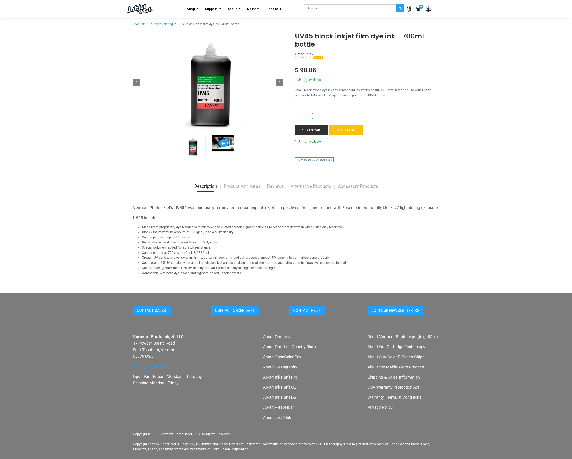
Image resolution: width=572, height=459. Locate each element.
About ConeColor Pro (282, 357)
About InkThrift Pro (280, 377)
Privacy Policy (380, 407)
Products (139, 24)
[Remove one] (312, 118)
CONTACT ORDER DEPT (235, 310)
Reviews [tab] (275, 186)
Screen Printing (162, 24)
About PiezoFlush (279, 407)
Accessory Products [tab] (358, 186)
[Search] (400, 8)
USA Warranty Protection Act (393, 387)
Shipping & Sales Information (394, 377)
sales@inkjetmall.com (153, 366)
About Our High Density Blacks (291, 346)
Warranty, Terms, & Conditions (395, 397)
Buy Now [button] (347, 130)
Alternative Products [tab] (310, 186)
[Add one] (312, 113)
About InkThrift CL (279, 387)
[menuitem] (253, 9)
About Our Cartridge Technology (396, 346)
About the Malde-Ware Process (396, 367)
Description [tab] (205, 186)
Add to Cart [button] (311, 130)
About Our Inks (276, 336)
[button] (136, 82)
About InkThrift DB (279, 397)
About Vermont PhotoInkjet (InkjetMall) (403, 336)
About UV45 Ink (277, 417)
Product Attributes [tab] (242, 186)
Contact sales (152, 310)
